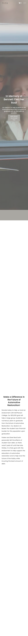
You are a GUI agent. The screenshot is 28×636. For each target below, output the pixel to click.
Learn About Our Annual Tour (14, 118)
